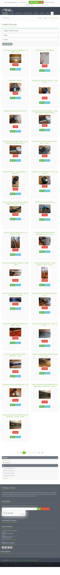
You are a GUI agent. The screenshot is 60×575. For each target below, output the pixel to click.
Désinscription (45, 508)
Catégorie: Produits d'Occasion (11, 30)
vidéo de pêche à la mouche (38, 563)
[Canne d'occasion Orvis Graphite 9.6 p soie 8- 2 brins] (15, 58)
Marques (11, 13)
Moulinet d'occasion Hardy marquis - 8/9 (15, 384)
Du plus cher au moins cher (9, 475)
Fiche (18, 69)
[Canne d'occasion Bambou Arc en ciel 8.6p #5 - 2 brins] (15, 242)
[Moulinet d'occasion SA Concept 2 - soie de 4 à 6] (44, 90)
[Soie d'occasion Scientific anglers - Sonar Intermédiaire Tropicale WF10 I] (44, 119)
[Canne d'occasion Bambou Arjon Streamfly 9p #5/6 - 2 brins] (44, 241)
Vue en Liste (7, 462)
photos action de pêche (27, 563)
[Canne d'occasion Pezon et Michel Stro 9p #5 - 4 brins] (15, 332)
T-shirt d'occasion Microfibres (44, 50)
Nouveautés (18, 13)
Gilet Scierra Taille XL (15, 80)
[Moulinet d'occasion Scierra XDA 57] (15, 119)
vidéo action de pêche (49, 563)
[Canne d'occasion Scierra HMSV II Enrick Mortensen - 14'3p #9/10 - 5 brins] (44, 394)
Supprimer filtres (7, 44)
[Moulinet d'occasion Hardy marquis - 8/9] (15, 392)
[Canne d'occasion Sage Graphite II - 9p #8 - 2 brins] (15, 273)
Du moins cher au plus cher (9, 473)
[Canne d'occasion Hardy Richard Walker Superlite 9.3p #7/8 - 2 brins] (15, 209)
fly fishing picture (5, 563)
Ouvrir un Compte (50, 2)
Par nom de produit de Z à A (9, 470)
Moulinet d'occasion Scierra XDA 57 (15, 111)
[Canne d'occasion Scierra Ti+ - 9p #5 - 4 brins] (44, 333)
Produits (5, 13)
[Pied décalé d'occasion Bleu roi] (44, 208)
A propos (36, 13)
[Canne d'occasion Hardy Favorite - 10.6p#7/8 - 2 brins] (15, 364)
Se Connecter (30, 4)
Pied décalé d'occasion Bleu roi (44, 202)
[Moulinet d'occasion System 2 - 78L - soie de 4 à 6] (44, 180)
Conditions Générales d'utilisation (30, 560)
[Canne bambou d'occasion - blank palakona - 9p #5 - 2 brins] (44, 273)
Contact (48, 13)
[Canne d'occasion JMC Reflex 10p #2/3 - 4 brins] (44, 301)
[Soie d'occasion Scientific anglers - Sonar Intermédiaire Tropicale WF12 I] (15, 149)
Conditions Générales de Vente (15, 560)
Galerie (42, 13)
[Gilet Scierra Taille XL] (15, 87)
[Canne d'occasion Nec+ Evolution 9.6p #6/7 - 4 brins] (44, 149)
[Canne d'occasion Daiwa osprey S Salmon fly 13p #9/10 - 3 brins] (15, 299)
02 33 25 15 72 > (23, 2)
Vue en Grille (7, 460)
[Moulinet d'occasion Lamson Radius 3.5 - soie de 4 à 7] (15, 181)
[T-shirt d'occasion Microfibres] (44, 58)
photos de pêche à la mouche (15, 563)
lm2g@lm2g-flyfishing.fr (11, 539)
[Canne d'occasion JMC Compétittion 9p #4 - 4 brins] (44, 362)
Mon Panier (36, 2)
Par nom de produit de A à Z (9, 468)
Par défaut (5, 478)
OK (39, 508)
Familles (5, 35)
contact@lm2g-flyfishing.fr (11, 2)
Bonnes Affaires (27, 13)
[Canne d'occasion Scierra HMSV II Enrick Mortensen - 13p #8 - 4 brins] (15, 425)
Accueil (39, 18)
